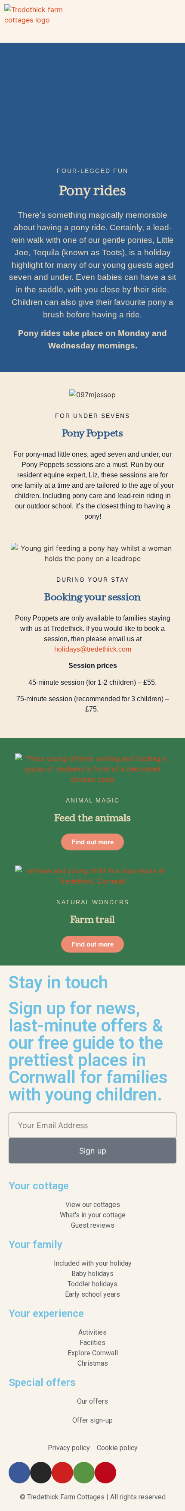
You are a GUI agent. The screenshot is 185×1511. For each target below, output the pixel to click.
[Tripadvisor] (84, 1472)
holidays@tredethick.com (92, 649)
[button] (175, 21)
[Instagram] (41, 1472)
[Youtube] (62, 1472)
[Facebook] (19, 1472)
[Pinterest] (105, 1472)
